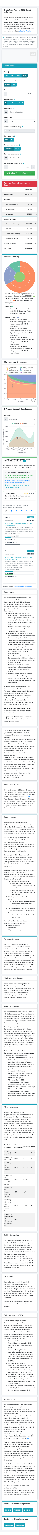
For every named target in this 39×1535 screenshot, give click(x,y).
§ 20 (28, 1438)
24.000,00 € (20, 1525)
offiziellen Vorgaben (25, 31)
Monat (7, 84)
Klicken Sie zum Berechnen (20, 173)
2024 (12, 75)
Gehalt (6, 90)
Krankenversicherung (11, 154)
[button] (3, 3)
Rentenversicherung (11, 145)
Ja (12, 139)
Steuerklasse (8, 99)
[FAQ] (15, 592)
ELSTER (27, 797)
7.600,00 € (17, 1510)
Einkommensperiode (11, 81)
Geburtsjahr (8, 117)
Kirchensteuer (9, 136)
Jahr (13, 84)
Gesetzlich (9, 149)
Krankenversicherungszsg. (13, 163)
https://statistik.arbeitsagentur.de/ (23, 586)
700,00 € (8, 1510)
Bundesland (8, 108)
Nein (6, 139)
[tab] (6, 511)
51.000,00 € (31, 1525)
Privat (17, 149)
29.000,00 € (9, 1525)
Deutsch (34, 3)
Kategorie (7, 415)
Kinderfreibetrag (16, 127)
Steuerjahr (7, 72)
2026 (24, 75)
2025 (18, 75)
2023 (6, 75)
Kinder (6, 127)
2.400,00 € (27, 1510)
